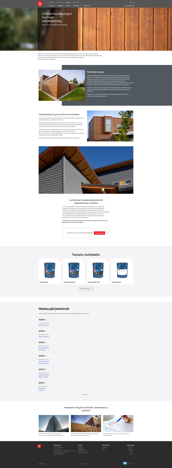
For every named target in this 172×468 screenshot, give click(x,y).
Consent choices (84, 463)
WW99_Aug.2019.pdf (46, 342)
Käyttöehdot (80, 449)
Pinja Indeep (42, 388)
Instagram (130, 449)
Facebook (130, 447)
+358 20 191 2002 (62, 452)
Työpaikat (104, 447)
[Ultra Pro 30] (50, 271)
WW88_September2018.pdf (46, 319)
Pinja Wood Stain (44, 348)
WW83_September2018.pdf (46, 331)
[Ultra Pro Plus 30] (74, 271)
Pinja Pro (41, 390)
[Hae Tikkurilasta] (133, 2)
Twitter (131, 452)
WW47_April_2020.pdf (46, 382)
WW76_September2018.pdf (46, 369)
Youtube (131, 451)
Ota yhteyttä (99, 233)
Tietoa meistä (76, 2)
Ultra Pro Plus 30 (44, 325)
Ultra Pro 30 (42, 350)
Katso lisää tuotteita (85, 288)
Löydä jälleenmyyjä (129, 5)
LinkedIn (131, 454)
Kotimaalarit (52, 2)
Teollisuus (68, 2)
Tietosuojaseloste (82, 450)
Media (103, 449)
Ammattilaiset (60, 2)
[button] (131, 2)
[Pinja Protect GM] (99, 271)
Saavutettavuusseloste (83, 452)
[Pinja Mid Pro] (123, 271)
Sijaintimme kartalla (58, 454)
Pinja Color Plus (43, 377)
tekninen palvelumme (52, 57)
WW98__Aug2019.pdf (46, 356)
